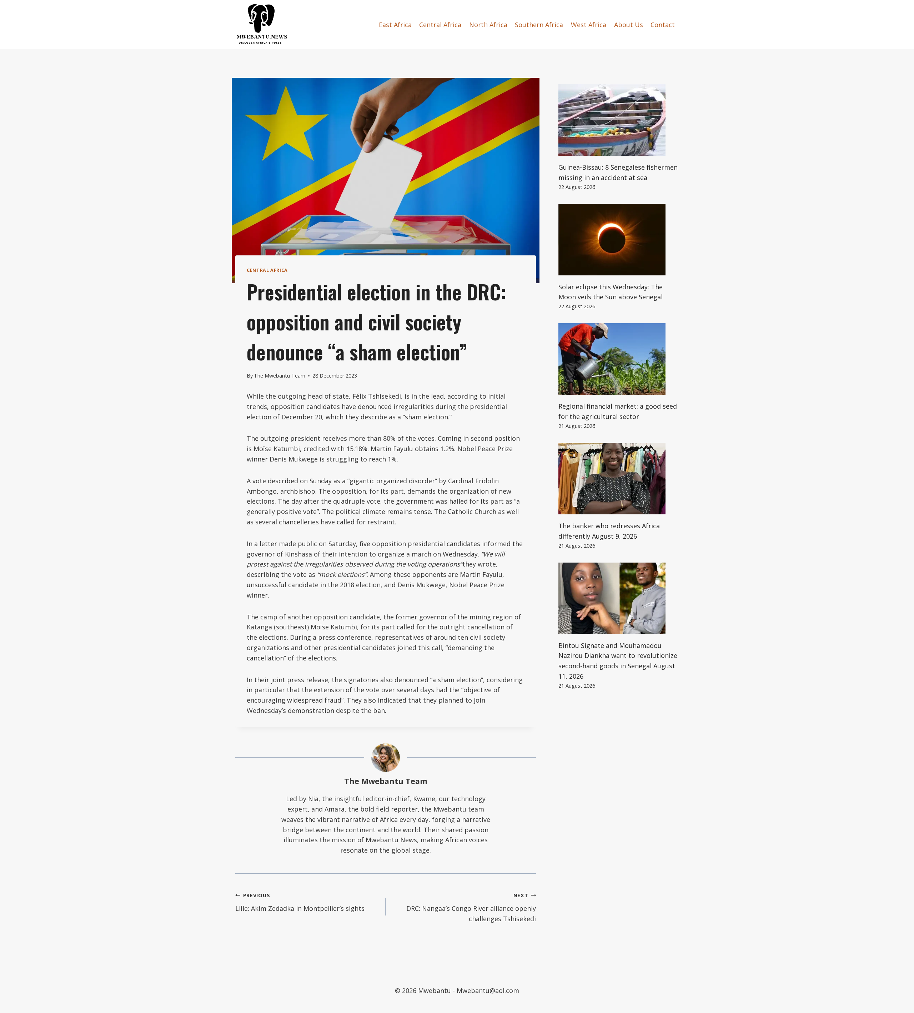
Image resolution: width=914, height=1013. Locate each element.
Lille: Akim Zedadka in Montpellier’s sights (300, 902)
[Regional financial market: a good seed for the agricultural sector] (618, 359)
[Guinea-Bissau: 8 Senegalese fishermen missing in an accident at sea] (618, 120)
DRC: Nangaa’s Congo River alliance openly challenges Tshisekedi (471, 907)
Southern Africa (539, 24)
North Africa (488, 24)
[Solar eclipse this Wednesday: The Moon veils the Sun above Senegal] (618, 239)
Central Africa (440, 24)
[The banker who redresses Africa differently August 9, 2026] (618, 478)
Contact (663, 24)
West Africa (588, 24)
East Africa (395, 24)
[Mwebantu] (262, 24)
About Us (628, 24)
